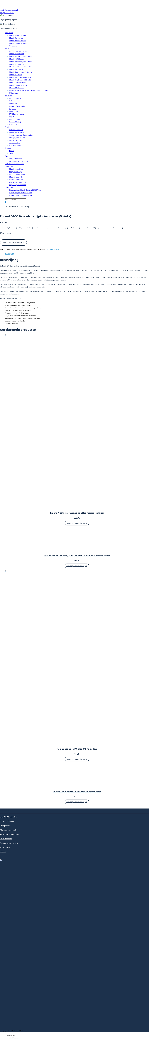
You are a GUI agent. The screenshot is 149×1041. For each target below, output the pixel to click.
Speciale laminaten (16, 140)
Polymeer (12, 101)
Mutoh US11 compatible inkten (20, 77)
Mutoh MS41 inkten (16, 59)
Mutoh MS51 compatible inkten (20, 67)
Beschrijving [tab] (9, 254)
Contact (3, 852)
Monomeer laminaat (16, 132)
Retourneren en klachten (9, 843)
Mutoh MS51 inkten (16, 64)
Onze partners (5, 826)
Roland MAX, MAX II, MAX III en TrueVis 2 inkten (28, 90)
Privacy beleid (5, 847)
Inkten (7, 48)
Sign (6, 156)
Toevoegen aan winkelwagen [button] (76, 523)
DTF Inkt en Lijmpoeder (18, 51)
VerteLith (12, 153)
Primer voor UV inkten (17, 83)
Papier (11, 117)
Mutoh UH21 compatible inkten (20, 80)
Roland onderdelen (16, 179)
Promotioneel (14, 111)
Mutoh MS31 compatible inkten (20, 56)
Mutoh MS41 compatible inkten (20, 62)
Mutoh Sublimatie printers (18, 43)
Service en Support (7, 821)
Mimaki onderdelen (16, 177)
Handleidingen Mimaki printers (20, 193)
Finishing (8, 127)
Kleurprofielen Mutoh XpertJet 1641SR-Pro (25, 190)
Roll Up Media (14, 119)
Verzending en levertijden (9, 834)
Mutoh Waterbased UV (17, 41)
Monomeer (13, 103)
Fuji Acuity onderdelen (17, 185)
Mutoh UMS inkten (16, 69)
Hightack (12, 109)
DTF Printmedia (15, 98)
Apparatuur (9, 33)
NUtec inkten (14, 93)
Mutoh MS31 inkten (16, 54)
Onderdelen (9, 166)
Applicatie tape (14, 143)
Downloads (9, 187)
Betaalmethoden (6, 839)
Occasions (13, 46)
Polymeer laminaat (16, 130)
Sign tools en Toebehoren (18, 161)
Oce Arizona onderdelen (18, 182)
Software (8, 148)
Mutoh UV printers (16, 38)
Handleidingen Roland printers (20, 195)
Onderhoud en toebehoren (14, 164)
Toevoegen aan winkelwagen (13, 242)
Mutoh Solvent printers (17, 35)
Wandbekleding (15, 122)
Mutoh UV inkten (15, 75)
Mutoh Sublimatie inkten (18, 85)
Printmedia (8, 96)
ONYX (11, 151)
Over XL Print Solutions (8, 817)
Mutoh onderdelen (16, 169)
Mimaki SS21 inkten (16, 88)
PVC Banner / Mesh (16, 114)
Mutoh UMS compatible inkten (20, 72)
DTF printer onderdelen (17, 174)
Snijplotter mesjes (15, 158)
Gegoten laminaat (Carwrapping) (21, 135)
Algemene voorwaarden (8, 830)
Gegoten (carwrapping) (17, 106)
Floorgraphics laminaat (17, 137)
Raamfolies (13, 124)
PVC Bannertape (15, 145)
